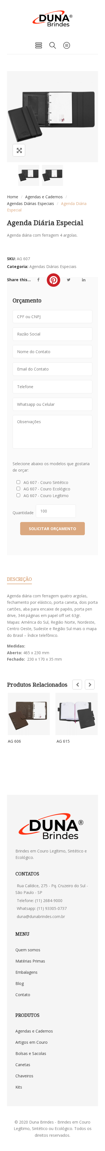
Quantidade (24, 512)
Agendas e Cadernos (44, 196)
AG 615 (62, 741)
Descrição (19, 579)
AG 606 (14, 741)
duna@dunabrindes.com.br (41, 916)
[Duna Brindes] (52, 18)
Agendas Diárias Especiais (30, 203)
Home (12, 196)
